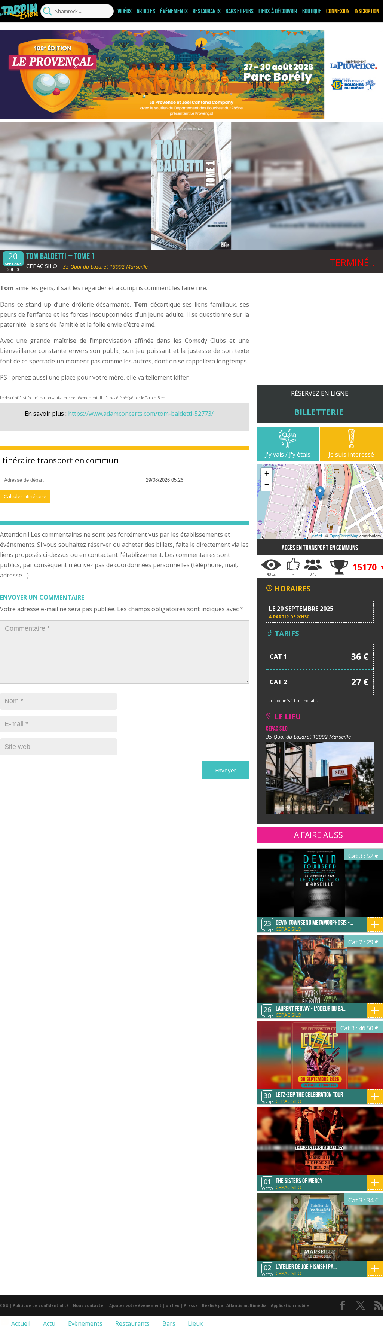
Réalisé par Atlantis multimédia (234, 1305)
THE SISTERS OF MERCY (299, 1181)
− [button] (266, 485)
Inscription (367, 11)
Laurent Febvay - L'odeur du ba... (311, 1008)
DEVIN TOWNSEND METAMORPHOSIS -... (314, 922)
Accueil (20, 1323)
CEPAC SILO (41, 265)
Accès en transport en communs (320, 548)
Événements (174, 11)
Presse (191, 1305)
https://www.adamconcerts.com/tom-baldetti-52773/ (141, 413)
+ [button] (266, 473)
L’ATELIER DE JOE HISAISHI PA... (306, 1267)
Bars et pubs (240, 11)
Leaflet (316, 536)
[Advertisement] (320, 332)
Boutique (311, 11)
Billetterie (318, 411)
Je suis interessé (351, 454)
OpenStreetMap (344, 536)
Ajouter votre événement (135, 1305)
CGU (4, 1305)
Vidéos (124, 11)
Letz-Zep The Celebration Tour (309, 1094)
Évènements (84, 1323)
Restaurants (207, 11)
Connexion (338, 11)
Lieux (194, 1323)
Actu (48, 1323)
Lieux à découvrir (277, 11)
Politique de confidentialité (41, 1305)
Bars (168, 1323)
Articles (146, 11)
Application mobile (290, 1305)
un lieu (173, 1305)
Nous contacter (89, 1305)
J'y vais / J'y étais (287, 454)
